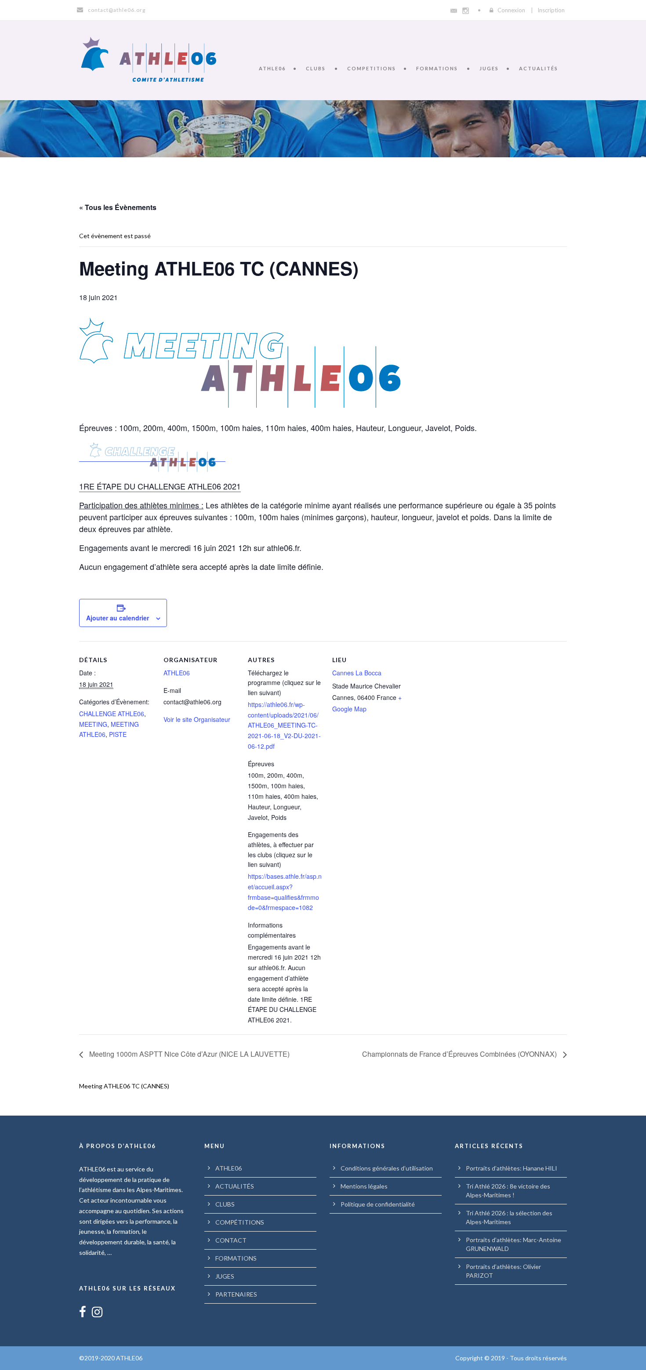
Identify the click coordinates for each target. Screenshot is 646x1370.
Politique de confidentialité (378, 1204)
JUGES (489, 68)
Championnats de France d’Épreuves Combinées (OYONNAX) (460, 1054)
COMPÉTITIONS (239, 1222)
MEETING (93, 724)
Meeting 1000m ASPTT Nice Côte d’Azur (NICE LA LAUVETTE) (188, 1054)
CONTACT (231, 1240)
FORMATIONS (437, 68)
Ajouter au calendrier (117, 617)
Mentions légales (364, 1186)
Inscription (551, 10)
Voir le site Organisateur (196, 719)
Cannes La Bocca (356, 672)
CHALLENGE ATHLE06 (111, 713)
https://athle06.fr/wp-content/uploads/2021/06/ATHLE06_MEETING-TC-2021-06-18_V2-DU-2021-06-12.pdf (284, 725)
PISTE (118, 734)
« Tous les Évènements (117, 207)
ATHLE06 (272, 68)
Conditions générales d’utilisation (387, 1168)
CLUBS (316, 68)
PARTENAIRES (236, 1294)
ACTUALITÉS (538, 68)
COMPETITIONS (371, 68)
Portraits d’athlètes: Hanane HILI (511, 1168)
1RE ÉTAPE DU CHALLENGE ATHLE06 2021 (160, 486)
